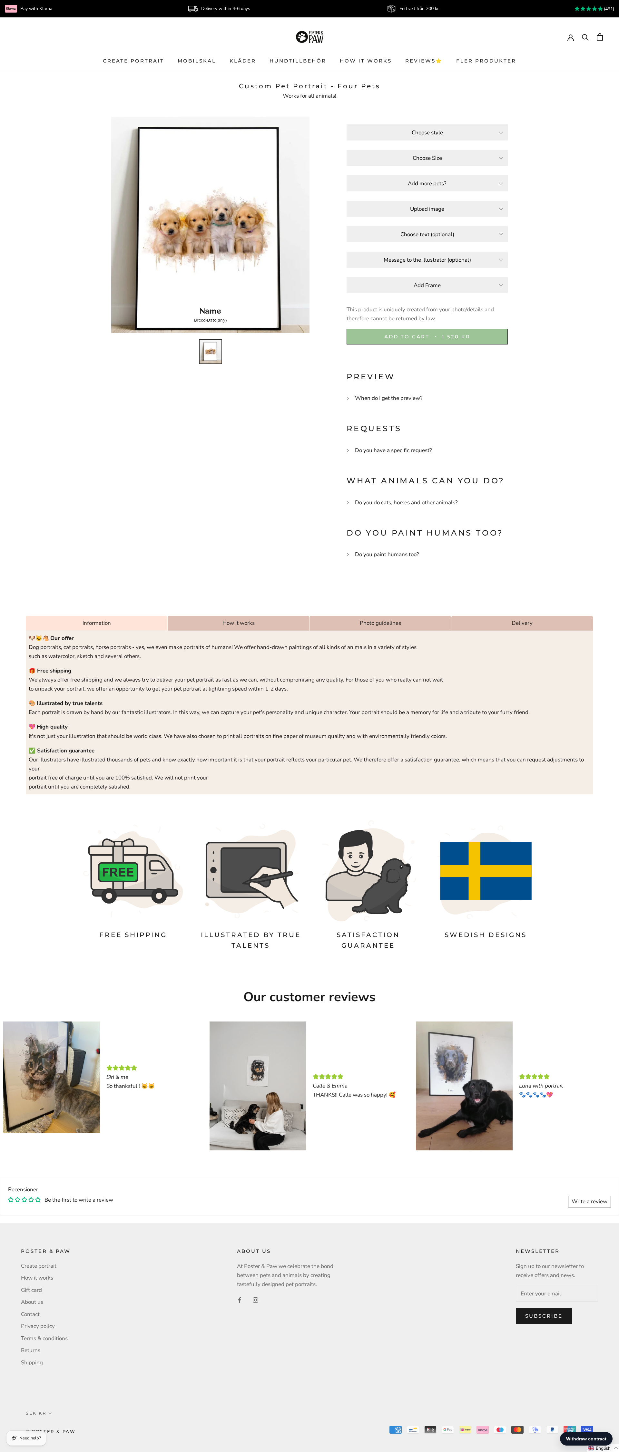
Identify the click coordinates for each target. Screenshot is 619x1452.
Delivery (522, 623)
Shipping (32, 1362)
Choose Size (427, 158)
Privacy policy (38, 1326)
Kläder (243, 61)
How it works (366, 61)
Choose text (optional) (427, 234)
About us (32, 1302)
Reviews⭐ (424, 61)
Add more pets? (427, 183)
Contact (30, 1314)
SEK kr (36, 1413)
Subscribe (544, 1316)
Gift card (31, 1290)
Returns (30, 1350)
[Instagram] (255, 1299)
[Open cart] (600, 37)
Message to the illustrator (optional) (427, 260)
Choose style (427, 132)
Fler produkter (486, 61)
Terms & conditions (44, 1338)
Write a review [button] (589, 1201)
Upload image (427, 209)
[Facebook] (239, 1299)
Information (97, 623)
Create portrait (133, 61)
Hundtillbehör (298, 61)
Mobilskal (197, 61)
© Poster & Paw (50, 1431)
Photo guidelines (380, 623)
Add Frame (427, 285)
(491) (608, 9)
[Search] (585, 37)
